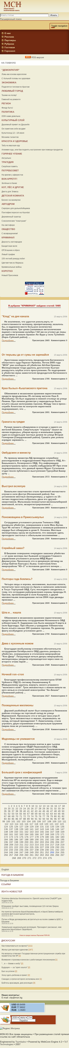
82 (63, 816)
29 (44, 808)
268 (14, 858)
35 (5, 811)
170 (57, 834)
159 (62, 831)
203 (42, 842)
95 (51, 819)
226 (37, 847)
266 (57, 855)
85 (13, 819)
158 (57, 831)
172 (6, 837)
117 (31, 824)
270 (24, 858)
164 (26, 834)
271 (29, 858)
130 (37, 826)
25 (28, 808)
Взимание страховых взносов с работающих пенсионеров (28, 960)
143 (42, 829)
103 (24, 821)
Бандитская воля (9, 246)
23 (20, 808)
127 (21, 826)
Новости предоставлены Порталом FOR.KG (35, 935)
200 (26, 842)
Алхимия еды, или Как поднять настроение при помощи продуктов (32, 150)
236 (26, 850)
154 (37, 831)
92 (40, 819)
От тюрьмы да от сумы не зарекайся (25, 354)
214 (37, 844)
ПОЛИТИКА (8, 112)
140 (26, 829)
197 (11, 842)
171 (62, 834)
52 (9, 813)
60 (40, 813)
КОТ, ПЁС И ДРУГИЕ (13, 187)
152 (26, 831)
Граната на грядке (13, 421)
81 (59, 816)
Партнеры (10, 40)
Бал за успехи (8, 971)
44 (40, 811)
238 (37, 850)
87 (20, 819)
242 (57, 850)
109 (54, 821)
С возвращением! (10, 233)
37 (13, 811)
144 (47, 829)
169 (52, 834)
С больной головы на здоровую (16, 78)
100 (8, 821)
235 (21, 850)
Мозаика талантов (10, 137)
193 (52, 839)
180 (47, 837)
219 (62, 844)
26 (32, 808)
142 (37, 829)
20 (9, 808)
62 (47, 813)
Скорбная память (10, 166)
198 (16, 842)
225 (32, 847)
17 (59, 806)
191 (42, 839)
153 (32, 831)
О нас (7, 33)
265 (52, 855)
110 (59, 821)
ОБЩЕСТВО (8, 229)
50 (63, 811)
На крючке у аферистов (12, 175)
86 (17, 819)
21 (13, 808)
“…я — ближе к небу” (11, 963)
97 (59, 819)
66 (63, 813)
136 (6, 829)
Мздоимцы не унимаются (18, 738)
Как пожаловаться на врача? (15, 946)
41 (28, 811)
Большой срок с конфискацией (22, 772)
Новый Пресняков (10, 275)
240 (47, 850)
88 (24, 819)
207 (62, 842)
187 (21, 839)
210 (16, 844)
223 (21, 847)
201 (32, 842)
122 (57, 824)
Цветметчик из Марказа (12, 263)
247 (21, 852)
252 (47, 852)
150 (16, 831)
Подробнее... (9, 340)
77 (44, 816)
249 (32, 852)
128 (26, 826)
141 (32, 829)
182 (57, 837)
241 (52, 850)
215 (42, 844)
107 (44, 821)
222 (16, 847)
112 (6, 824)
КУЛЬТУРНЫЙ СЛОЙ (13, 120)
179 (42, 837)
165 (32, 834)
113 (11, 824)
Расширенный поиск (11, 19)
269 (19, 858)
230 (57, 847)
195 (62, 839)
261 (32, 855)
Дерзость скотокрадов (12, 242)
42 (32, 811)
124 (6, 826)
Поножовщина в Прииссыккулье (23, 517)
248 (26, 852)
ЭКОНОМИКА (9, 82)
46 (47, 811)
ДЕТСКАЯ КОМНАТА (13, 195)
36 (9, 811)
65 (59, 813)
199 (21, 842)
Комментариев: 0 (59, 340)
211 (21, 844)
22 (17, 808)
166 (37, 834)
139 (21, 829)
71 (20, 816)
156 (47, 831)
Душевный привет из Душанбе (16, 124)
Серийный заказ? (13, 548)
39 (20, 811)
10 (32, 806)
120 (46, 824)
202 (37, 842)
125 (11, 826)
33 (59, 808)
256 (6, 855)
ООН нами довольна (11, 116)
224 (26, 847)
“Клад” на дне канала (15, 316)
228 (47, 847)
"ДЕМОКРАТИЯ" (10, 70)
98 (63, 819)
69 (13, 816)
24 (24, 808)
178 (37, 837)
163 (21, 834)
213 (32, 844)
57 (28, 813)
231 (62, 847)
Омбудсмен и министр (16, 452)
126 (16, 826)
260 (26, 855)
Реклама (9, 36)
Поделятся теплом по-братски (16, 87)
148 (6, 831)
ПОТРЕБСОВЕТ (10, 170)
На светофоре (8, 225)
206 (57, 842)
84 (9, 819)
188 (26, 839)
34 (63, 808)
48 (55, 811)
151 (21, 831)
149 (11, 831)
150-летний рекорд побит (13, 258)
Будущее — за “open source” (14, 967)
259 (21, 855)
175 (21, 837)
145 (52, 829)
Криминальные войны (12, 267)
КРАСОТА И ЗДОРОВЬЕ (15, 141)
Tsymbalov (20, 1041)
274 (45, 858)
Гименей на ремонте (11, 99)
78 (47, 816)
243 (62, 850)
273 (40, 858)
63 (51, 813)
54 (17, 813)
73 (28, 816)
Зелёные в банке (9, 183)
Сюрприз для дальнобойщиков (16, 208)
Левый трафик (8, 254)
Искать (53, 15)
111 (64, 821)
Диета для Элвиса (10, 191)
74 (32, 816)
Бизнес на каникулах (11, 200)
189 (32, 839)
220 (6, 847)
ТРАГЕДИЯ (7, 162)
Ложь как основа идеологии (14, 74)
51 (5, 813)
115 (21, 824)
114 (16, 824)
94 (47, 819)
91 (36, 819)
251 (42, 852)
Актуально (6, 158)
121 (51, 824)
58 (32, 813)
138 (16, 829)
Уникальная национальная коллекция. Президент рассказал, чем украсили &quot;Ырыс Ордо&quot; (31, 928)
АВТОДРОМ (8, 204)
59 (36, 813)
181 (52, 837)
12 (40, 806)
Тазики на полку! (9, 95)
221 (11, 847)
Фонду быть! (7, 108)
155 (42, 831)
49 (59, 811)
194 (57, 839)
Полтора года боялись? (17, 579)
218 (57, 844)
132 (47, 826)
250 (37, 852)
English (5, 869)
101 (13, 821)
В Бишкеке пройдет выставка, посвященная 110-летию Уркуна (30, 906)
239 (42, 850)
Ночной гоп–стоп (13, 674)
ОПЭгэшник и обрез (11, 250)
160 (6, 834)
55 (20, 813)
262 (37, 855)
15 (52, 806)
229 (52, 847)
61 (44, 813)
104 (29, 821)
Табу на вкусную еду (11, 145)
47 (51, 811)
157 (52, 831)
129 (32, 826)
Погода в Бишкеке (9, 880)
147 (62, 829)
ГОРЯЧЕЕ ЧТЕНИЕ (12, 153)
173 (11, 837)
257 (11, 855)
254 (57, 852)
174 (16, 837)
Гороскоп (9, 51)
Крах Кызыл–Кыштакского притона (24, 388)
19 (5, 808)
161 (11, 834)
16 (55, 806)
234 (16, 850)
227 (42, 847)
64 (55, 813)
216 (47, 844)
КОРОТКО (7, 271)
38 (17, 811)
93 (44, 819)
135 (62, 826)
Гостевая (9, 47)
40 (24, 811)
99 (3, 821)
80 (55, 816)
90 (32, 819)
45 (44, 811)
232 (6, 850)
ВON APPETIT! (9, 179)
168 (47, 834)
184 (6, 839)
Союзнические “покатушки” (14, 221)
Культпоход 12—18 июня (13, 133)
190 (37, 839)
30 (47, 808)
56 (24, 813)
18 (63, 806)
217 (52, 844)
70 (17, 816)
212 (26, 844)
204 (47, 842)
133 (52, 826)
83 (5, 819)
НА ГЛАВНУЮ (8, 63)
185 (11, 839)
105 (34, 821)
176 (26, 837)
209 (11, 844)
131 (42, 826)
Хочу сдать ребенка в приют (14, 975)
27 (36, 808)
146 (57, 829)
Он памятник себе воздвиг (14, 129)
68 (9, 816)
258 (16, 855)
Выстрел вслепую (13, 486)
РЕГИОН (6, 103)
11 (36, 806)
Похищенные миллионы (17, 705)
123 (62, 824)
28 (40, 808)
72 (24, 816)
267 (62, 855)
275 (50, 858)
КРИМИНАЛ (8, 237)
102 (18, 821)
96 (55, 819)
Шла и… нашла (11, 612)
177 (32, 837)
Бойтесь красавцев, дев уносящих (17, 983)
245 (11, 852)
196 (6, 842)
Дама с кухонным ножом (17, 643)
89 (28, 819)
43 (36, 811)
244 (6, 852)
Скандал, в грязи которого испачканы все (20, 979)
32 (55, 808)
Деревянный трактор (11, 217)
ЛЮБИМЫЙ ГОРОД (12, 91)
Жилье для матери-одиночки (15, 950)
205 (52, 842)
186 (16, 839)
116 (26, 824)
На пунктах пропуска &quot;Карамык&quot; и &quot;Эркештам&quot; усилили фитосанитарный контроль (32, 913)
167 (42, 834)
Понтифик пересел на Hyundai (16, 212)
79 (51, 816)
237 (32, 850)
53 (13, 813)
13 (44, 806)
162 (16, 834)
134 (57, 826)
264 (47, 855)
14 (48, 806)
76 (40, 816)
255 (62, 852)
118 (36, 824)
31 (51, 808)
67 (5, 816)
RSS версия (37, 57)
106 (39, 821)
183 (62, 837)
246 (16, 852)
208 (6, 844)
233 (11, 850)
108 (49, 821)
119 (41, 824)
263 (42, 855)
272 (34, 858)
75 (36, 816)
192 (47, 839)
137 (11, 829)
